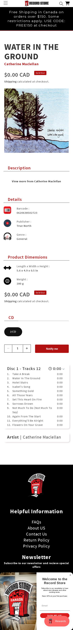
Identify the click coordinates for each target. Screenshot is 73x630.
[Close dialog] (70, 575)
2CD (16, 333)
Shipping (10, 81)
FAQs (36, 522)
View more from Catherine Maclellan (36, 181)
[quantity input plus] (27, 349)
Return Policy (36, 540)
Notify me (52, 348)
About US (37, 528)
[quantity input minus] (8, 349)
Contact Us (36, 534)
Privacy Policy (36, 546)
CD (11, 317)
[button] (6, 3)
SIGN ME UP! (54, 615)
